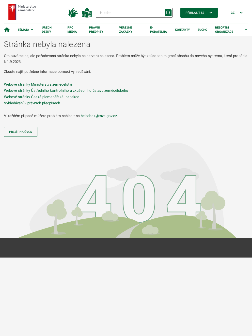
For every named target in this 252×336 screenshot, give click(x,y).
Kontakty (182, 29)
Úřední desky (47, 29)
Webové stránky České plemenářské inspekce (41, 97)
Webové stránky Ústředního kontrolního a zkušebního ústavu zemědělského (66, 90)
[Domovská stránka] (7, 30)
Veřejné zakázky (125, 29)
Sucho (202, 29)
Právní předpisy (96, 29)
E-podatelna (158, 29)
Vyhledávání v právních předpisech (32, 103)
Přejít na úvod (20, 132)
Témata (23, 29)
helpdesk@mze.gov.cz (99, 116)
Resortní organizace (224, 29)
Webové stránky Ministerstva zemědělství (38, 84)
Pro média (72, 29)
